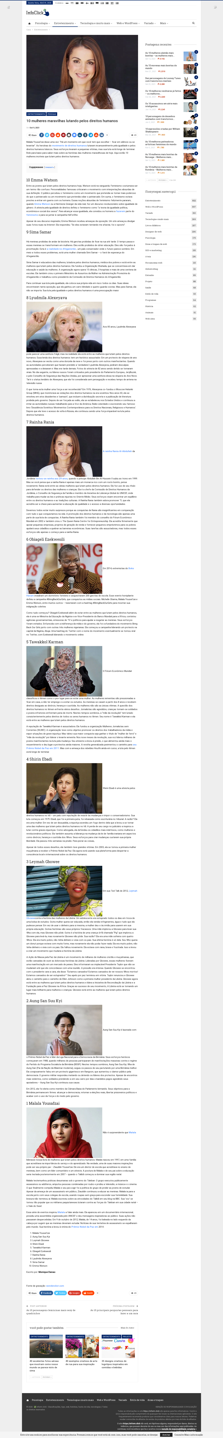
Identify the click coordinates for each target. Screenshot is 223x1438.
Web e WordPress (127, 23)
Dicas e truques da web (156, 244)
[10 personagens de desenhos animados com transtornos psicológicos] (190, 120)
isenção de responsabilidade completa (178, 1429)
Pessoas (51, 114)
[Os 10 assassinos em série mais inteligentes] (190, 107)
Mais (163, 23)
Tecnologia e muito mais (95, 23)
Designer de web (153, 231)
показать (49, 167)
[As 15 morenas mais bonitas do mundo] (190, 69)
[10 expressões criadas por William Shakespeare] (190, 132)
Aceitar (166, 1434)
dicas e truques (155, 1400)
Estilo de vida (151, 293)
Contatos (59, 3)
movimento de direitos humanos (69, 145)
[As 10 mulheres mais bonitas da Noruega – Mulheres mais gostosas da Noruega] (190, 158)
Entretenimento (64, 23)
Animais (149, 312)
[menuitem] (67, 2)
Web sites (150, 318)
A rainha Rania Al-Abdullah (117, 451)
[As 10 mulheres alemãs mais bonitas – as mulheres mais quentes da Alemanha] (190, 56)
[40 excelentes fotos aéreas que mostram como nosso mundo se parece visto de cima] (46, 1346)
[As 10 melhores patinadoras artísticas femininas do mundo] (190, 145)
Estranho (149, 275)
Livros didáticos (153, 225)
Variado (149, 23)
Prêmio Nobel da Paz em (84, 1226)
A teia (148, 256)
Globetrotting (151, 269)
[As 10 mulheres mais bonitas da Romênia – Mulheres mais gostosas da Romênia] (190, 170)
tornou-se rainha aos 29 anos (52, 478)
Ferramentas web (153, 262)
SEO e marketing (153, 250)
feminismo (32, 215)
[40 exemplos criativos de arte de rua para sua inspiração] (82, 1346)
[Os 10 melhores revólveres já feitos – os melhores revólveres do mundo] (190, 94)
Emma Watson (42, 204)
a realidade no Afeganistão (61, 249)
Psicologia (41, 23)
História (149, 306)
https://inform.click (151, 1411)
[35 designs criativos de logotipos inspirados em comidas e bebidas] (118, 1346)
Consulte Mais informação (188, 1435)
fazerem (120, 211)
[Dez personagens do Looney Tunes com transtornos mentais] (190, 82)
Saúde (148, 287)
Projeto (127, 1336)
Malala (132, 1132)
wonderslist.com (55, 1285)
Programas (150, 300)
